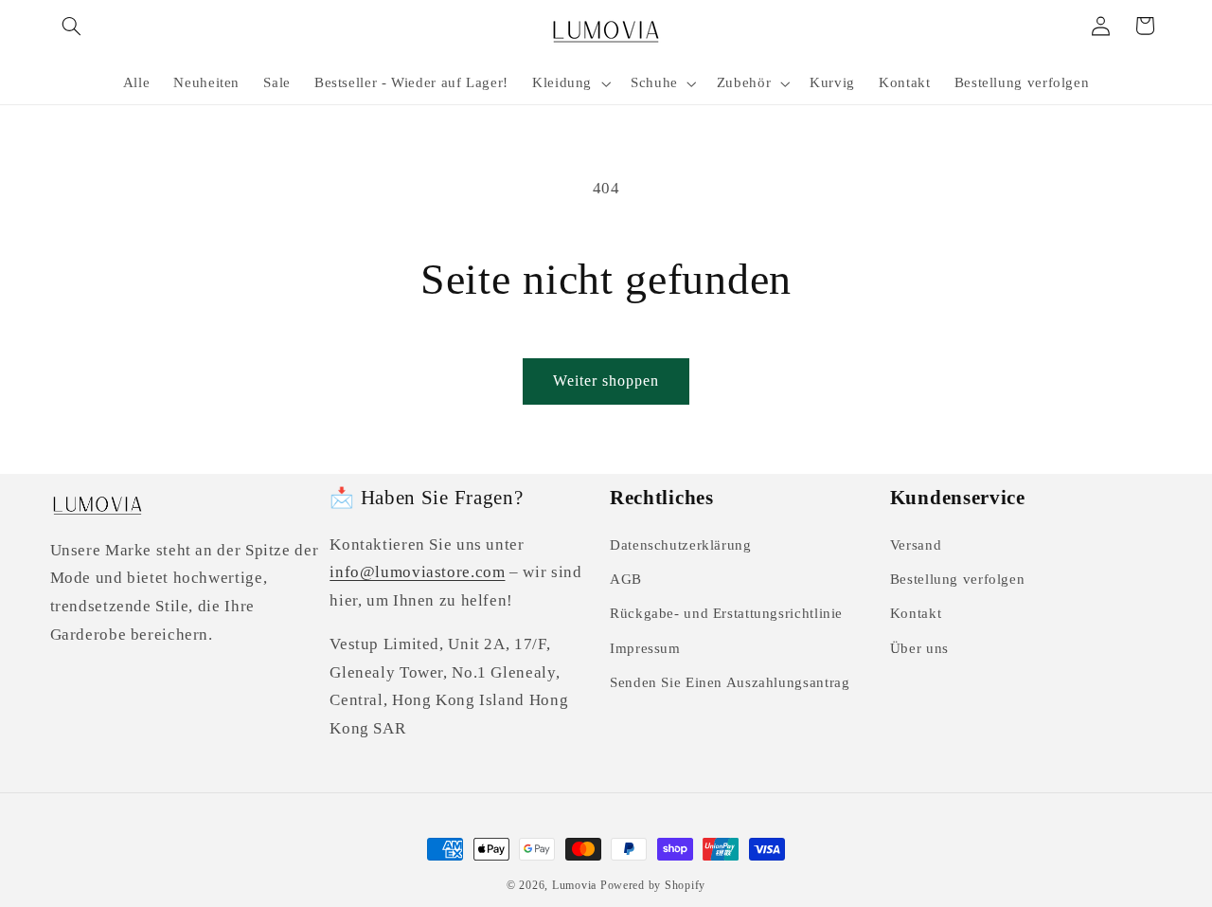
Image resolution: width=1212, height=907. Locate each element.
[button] (72, 25)
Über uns (919, 648)
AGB (626, 579)
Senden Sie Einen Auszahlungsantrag (729, 682)
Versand (915, 545)
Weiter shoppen (606, 380)
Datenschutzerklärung (681, 545)
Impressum (645, 648)
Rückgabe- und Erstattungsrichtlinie (726, 613)
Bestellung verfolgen (957, 579)
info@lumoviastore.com (417, 572)
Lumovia (574, 885)
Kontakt (915, 613)
